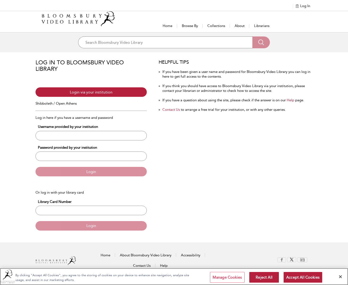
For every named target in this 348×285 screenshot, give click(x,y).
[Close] (340, 277)
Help (290, 100)
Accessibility (190, 255)
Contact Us (171, 109)
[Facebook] (282, 259)
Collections (216, 26)
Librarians (261, 26)
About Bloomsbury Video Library (145, 255)
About (240, 26)
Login (91, 171)
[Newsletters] (302, 259)
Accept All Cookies (303, 277)
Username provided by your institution (68, 127)
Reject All (264, 277)
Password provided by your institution (67, 147)
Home (167, 26)
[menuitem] (281, 259)
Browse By (190, 26)
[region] (174, 276)
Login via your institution (91, 92)
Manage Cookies (227, 277)
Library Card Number (54, 202)
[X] (291, 259)
